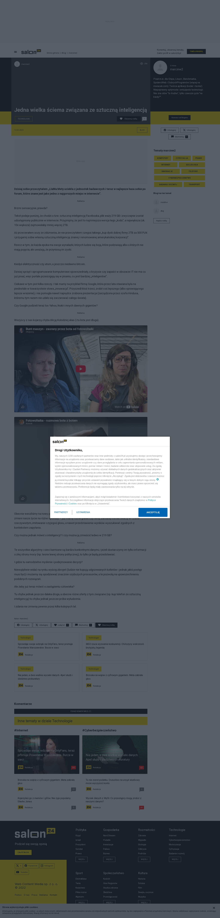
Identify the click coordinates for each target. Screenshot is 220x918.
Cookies (73, 503)
